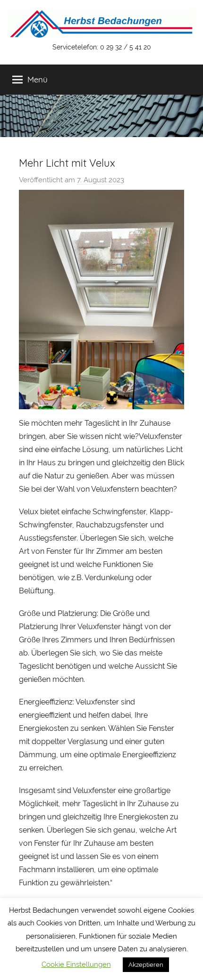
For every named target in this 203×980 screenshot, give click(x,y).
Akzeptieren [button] (145, 964)
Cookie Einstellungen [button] (76, 964)
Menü (37, 79)
